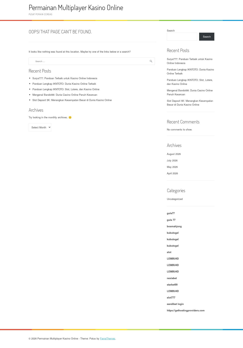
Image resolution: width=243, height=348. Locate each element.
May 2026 (172, 167)
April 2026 (172, 173)
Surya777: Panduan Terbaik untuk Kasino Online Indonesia (64, 78)
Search (171, 30)
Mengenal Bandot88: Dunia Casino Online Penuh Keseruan (64, 94)
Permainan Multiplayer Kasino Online (76, 7)
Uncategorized (175, 199)
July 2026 (172, 160)
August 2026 (174, 154)
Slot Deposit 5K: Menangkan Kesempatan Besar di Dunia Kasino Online (72, 100)
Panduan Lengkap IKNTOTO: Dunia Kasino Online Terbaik (64, 83)
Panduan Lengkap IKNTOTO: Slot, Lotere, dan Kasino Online (65, 89)
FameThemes (107, 338)
